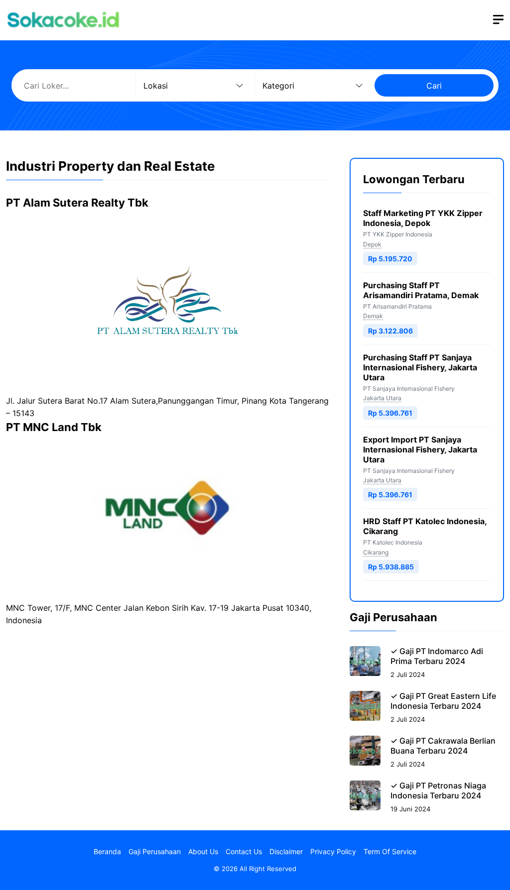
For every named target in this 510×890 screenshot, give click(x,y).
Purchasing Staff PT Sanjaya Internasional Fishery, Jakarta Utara (420, 367)
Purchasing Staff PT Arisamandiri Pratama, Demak (421, 290)
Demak (373, 316)
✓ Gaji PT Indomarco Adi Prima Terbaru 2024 (436, 656)
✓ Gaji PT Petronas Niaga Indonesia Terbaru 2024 (438, 790)
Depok (372, 244)
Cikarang (375, 552)
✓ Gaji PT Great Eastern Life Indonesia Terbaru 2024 (443, 701)
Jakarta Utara (382, 398)
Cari (434, 86)
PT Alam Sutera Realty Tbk (77, 202)
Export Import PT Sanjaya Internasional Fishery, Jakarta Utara (420, 449)
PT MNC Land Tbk (54, 427)
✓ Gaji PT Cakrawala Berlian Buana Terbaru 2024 (443, 746)
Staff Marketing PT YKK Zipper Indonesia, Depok (423, 218)
